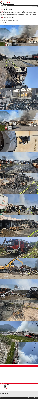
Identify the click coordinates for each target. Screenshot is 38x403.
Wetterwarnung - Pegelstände (3, 5)
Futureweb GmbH (2, 397)
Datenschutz (29, 397)
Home (35, 397)
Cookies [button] (37, 397)
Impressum (32, 397)
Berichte (1, 8)
